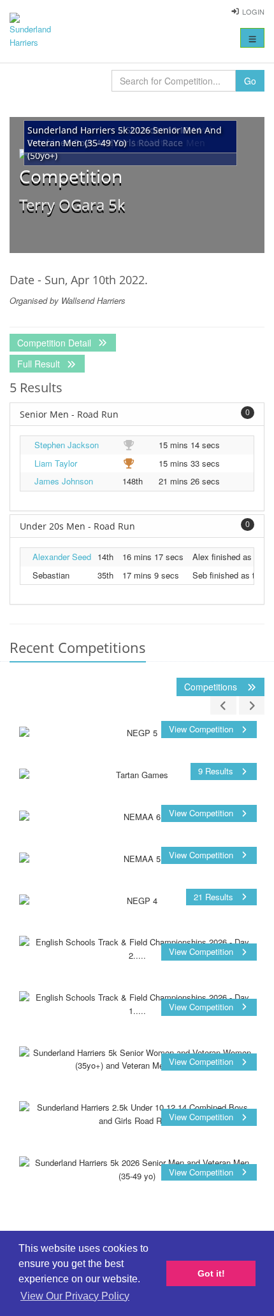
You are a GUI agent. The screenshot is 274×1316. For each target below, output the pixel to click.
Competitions (212, 686)
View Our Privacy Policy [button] (74, 1296)
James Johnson (63, 481)
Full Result (39, 363)
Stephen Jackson (66, 445)
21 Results (215, 897)
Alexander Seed (61, 557)
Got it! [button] (211, 1273)
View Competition (202, 729)
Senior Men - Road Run (135, 413)
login (253, 11)
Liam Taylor (55, 463)
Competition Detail (55, 342)
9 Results (217, 771)
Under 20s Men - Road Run (135, 525)
